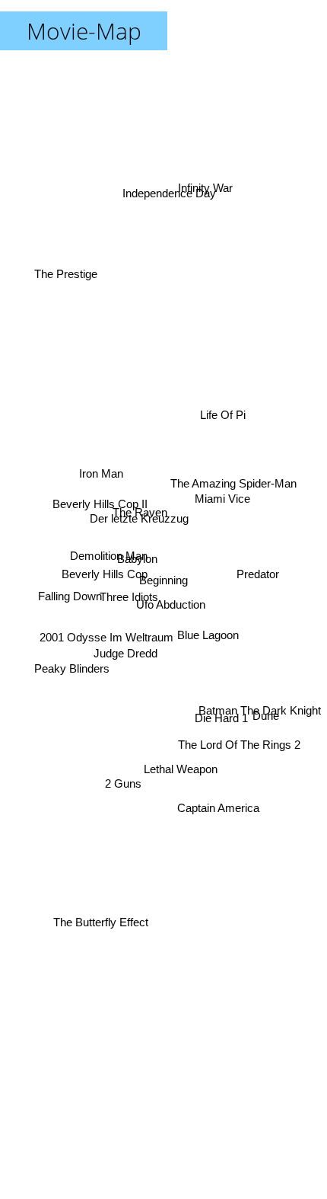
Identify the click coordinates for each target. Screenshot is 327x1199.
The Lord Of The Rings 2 (241, 747)
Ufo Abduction (171, 600)
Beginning (163, 580)
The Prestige (67, 257)
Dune (265, 715)
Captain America (223, 792)
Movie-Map (84, 30)
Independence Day (171, 196)
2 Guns (128, 803)
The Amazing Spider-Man (236, 487)
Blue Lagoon (209, 634)
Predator (258, 587)
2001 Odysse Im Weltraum (105, 637)
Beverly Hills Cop (104, 581)
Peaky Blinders (69, 669)
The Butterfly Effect (101, 920)
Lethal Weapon (174, 788)
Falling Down (70, 596)
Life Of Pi (223, 414)
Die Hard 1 (219, 737)
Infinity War (200, 170)
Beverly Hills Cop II (96, 529)
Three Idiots (128, 596)
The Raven (140, 510)
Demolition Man (108, 559)
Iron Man (104, 443)
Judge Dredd (125, 656)
